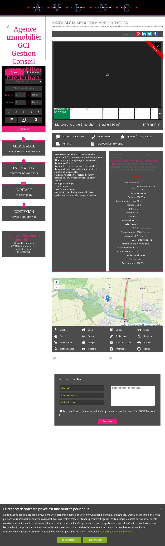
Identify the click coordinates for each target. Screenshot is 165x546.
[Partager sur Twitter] (149, 34)
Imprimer (67, 143)
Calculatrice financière (110, 143)
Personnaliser (95, 539)
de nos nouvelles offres (23, 148)
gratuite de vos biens (24, 170)
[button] (9, 111)
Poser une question (73, 136)
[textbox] (23, 88)
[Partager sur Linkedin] (144, 34)
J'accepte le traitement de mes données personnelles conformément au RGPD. (104, 411)
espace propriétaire (23, 214)
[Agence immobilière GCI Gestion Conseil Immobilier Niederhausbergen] (24, 78)
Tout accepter (69, 539)
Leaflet (123, 325)
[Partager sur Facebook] (155, 34)
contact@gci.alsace (24, 249)
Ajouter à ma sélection (139, 136)
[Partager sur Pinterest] (138, 34)
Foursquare (147, 325)
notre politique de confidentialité (115, 531)
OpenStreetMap (135, 325)
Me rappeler (104, 136)
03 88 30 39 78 (24, 192)
